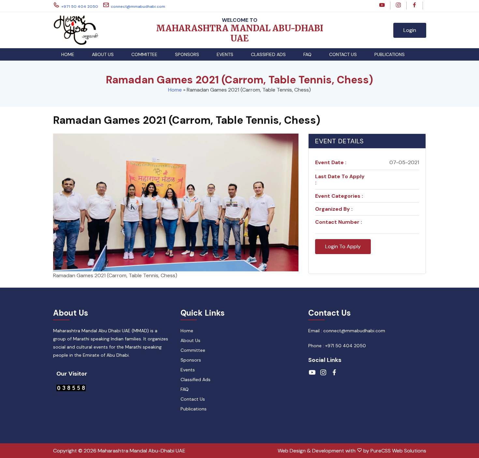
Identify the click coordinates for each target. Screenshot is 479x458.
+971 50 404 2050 (79, 6)
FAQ (307, 54)
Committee (144, 54)
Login (409, 30)
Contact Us (343, 54)
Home (67, 54)
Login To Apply (343, 246)
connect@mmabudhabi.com (138, 6)
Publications (389, 54)
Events (225, 54)
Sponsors (187, 54)
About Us (103, 54)
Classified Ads (268, 54)
